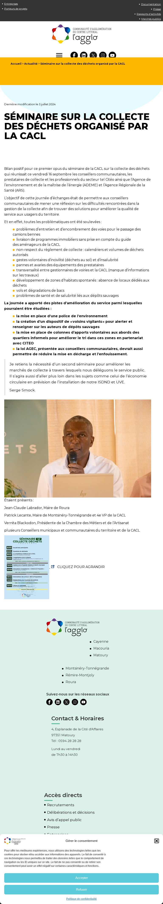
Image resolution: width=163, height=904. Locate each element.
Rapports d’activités (149, 14)
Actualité (31, 63)
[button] (157, 841)
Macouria (101, 648)
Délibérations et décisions (71, 812)
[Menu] (59, 55)
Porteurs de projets (15, 8)
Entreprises (11, 3)
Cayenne (100, 642)
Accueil (16, 63)
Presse (157, 9)
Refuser (81, 889)
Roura (71, 682)
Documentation (151, 4)
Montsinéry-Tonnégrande (87, 668)
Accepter (81, 878)
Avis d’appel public (64, 820)
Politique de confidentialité (81, 898)
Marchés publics (151, 18)
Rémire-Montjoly (80, 675)
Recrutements (60, 805)
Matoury (100, 655)
